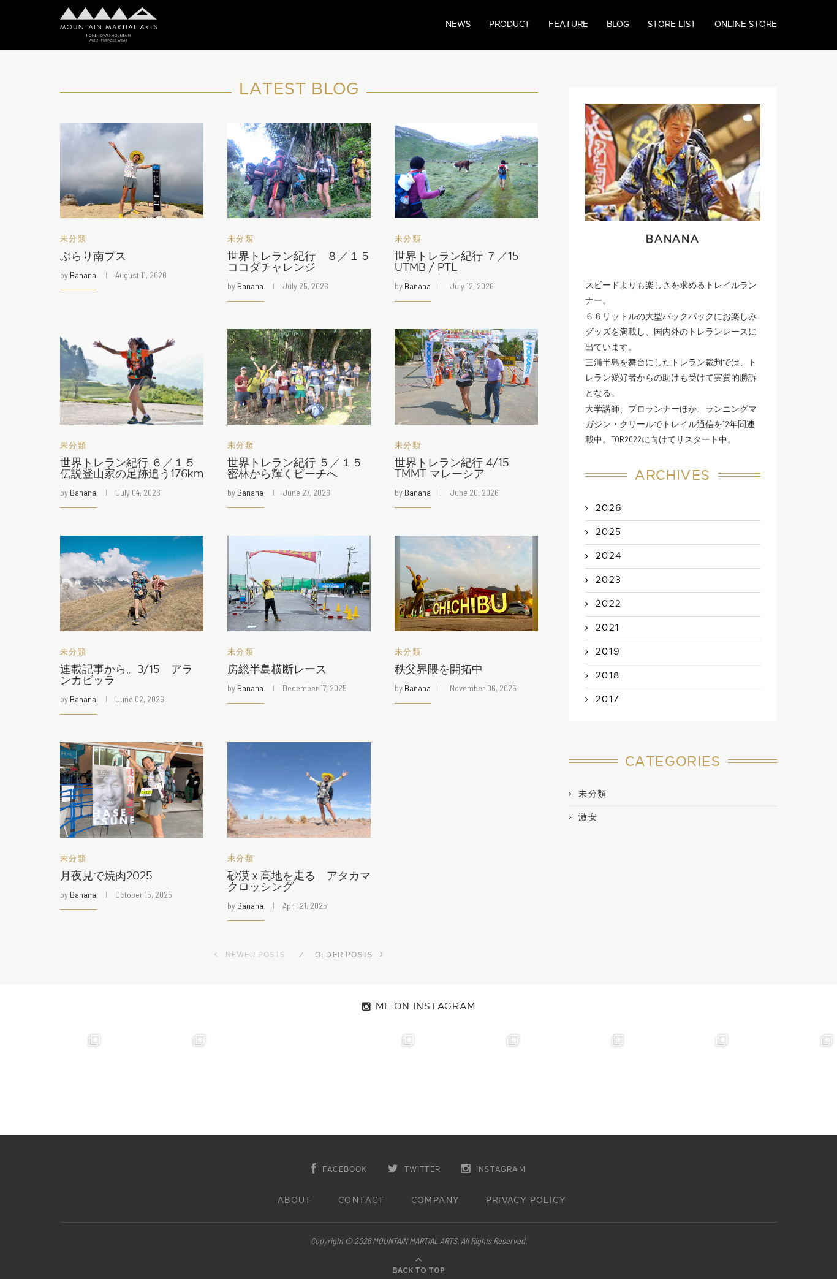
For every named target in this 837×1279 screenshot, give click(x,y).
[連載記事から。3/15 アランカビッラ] (131, 583)
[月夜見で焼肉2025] (131, 790)
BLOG (618, 24)
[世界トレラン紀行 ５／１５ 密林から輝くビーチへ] (299, 377)
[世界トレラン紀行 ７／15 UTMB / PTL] (466, 170)
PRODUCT (509, 24)
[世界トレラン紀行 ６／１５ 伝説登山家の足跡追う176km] (131, 377)
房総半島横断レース (277, 669)
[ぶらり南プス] (131, 170)
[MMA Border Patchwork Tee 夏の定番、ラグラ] (680, 1082)
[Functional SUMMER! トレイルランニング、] (366, 1082)
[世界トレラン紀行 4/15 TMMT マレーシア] (466, 377)
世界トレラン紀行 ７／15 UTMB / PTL (457, 262)
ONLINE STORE (745, 24)
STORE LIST (672, 24)
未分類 (73, 239)
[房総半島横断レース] (299, 583)
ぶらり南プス (93, 256)
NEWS (458, 24)
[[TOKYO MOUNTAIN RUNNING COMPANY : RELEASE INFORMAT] (262, 1082)
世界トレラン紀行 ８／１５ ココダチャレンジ (299, 262)
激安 (587, 817)
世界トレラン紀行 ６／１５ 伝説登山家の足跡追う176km (131, 468)
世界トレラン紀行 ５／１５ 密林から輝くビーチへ (295, 468)
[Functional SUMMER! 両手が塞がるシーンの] (470, 1082)
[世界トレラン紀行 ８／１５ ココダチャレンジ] (299, 170)
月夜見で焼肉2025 (106, 876)
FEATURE (568, 24)
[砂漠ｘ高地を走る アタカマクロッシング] (299, 790)
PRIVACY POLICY (526, 1200)
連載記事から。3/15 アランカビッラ (126, 675)
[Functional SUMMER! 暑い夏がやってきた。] (784, 1082)
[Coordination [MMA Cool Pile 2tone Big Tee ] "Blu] (52, 1082)
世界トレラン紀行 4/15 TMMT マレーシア (457, 468)
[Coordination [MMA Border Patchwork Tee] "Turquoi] (157, 1082)
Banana (83, 275)
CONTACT (361, 1200)
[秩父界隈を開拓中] (466, 583)
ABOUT (295, 1200)
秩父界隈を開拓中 (439, 669)
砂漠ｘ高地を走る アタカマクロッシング (299, 882)
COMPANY (435, 1200)
